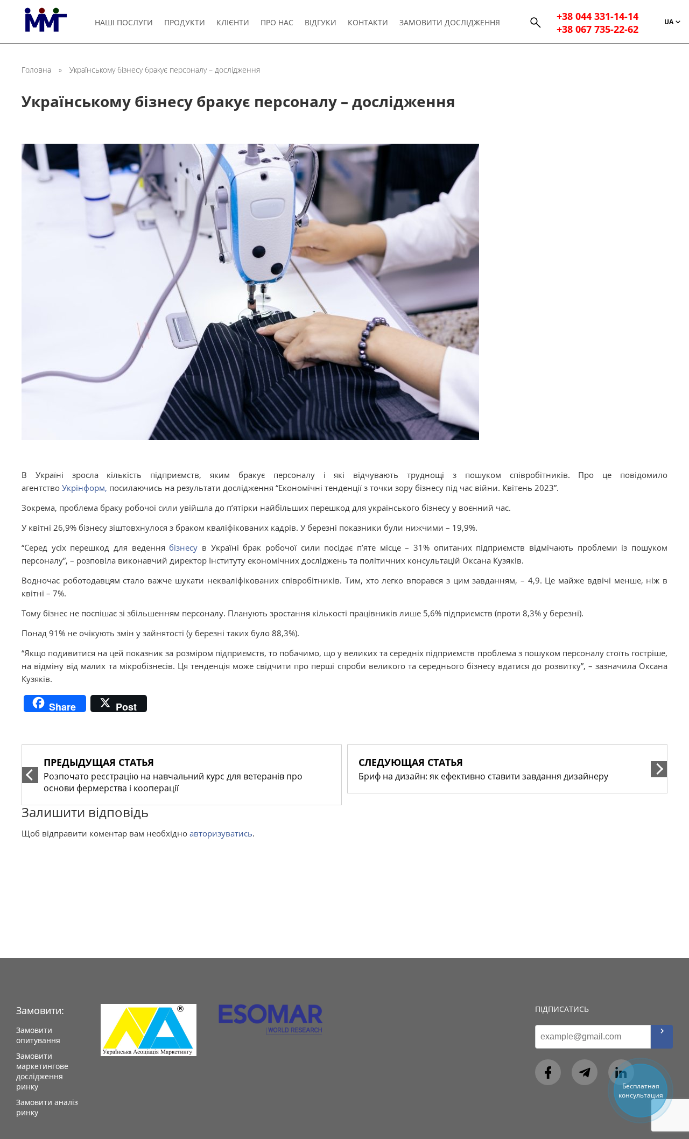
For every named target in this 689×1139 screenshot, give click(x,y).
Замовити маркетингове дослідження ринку (42, 1071)
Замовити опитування (38, 1035)
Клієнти (232, 22)
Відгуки (320, 22)
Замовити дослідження (449, 22)
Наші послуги (124, 22)
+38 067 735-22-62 (597, 29)
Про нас (277, 22)
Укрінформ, (84, 487)
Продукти (184, 22)
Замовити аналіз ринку (47, 1107)
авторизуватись (220, 833)
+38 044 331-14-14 (597, 16)
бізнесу (183, 547)
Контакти (368, 22)
